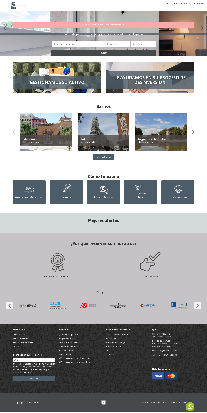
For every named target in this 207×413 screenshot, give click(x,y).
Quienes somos (20, 334)
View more (57, 77)
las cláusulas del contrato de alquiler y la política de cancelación (31, 371)
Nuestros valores (20, 338)
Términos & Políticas (171, 402)
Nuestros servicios (182, 3)
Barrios (16, 346)
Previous (4, 28)
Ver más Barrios (103, 157)
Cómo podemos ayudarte (117, 334)
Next (202, 28)
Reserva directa (66, 350)
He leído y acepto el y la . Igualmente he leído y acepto (34, 368)
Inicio (168, 3)
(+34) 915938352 (169, 355)
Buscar (103, 52)
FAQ (108, 350)
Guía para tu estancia (68, 346)
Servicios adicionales (68, 342)
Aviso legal (187, 402)
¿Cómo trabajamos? (68, 334)
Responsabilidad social (23, 342)
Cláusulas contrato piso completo (74, 362)
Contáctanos (199, 3)
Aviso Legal (39, 363)
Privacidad (155, 402)
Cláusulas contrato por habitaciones (75, 358)
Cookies (145, 402)
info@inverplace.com (167, 350)
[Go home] (17, 5)
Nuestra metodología (115, 342)
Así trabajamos (112, 338)
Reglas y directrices (68, 338)
